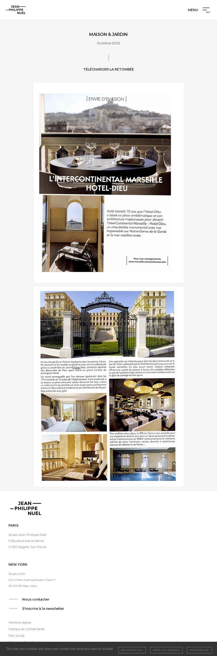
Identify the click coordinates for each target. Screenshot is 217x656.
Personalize (199, 650)
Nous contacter (35, 599)
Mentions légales (19, 622)
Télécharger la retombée (108, 69)
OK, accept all (132, 650)
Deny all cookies (166, 650)
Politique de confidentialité (26, 629)
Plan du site (16, 636)
